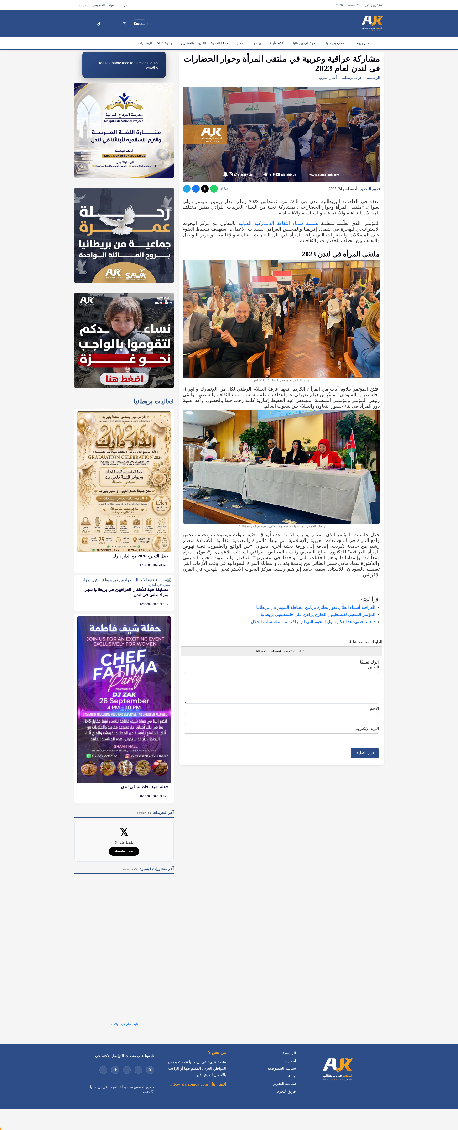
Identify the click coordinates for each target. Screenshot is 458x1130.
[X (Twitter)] (125, 24)
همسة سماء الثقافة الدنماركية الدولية (278, 223)
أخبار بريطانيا (361, 43)
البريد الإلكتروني (366, 729)
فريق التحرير (370, 189)
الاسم (374, 708)
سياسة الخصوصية (103, 5)
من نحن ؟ (217, 1052)
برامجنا (256, 43)
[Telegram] (187, 189)
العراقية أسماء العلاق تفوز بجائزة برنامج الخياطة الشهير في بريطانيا (315, 607)
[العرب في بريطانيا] (372, 23)
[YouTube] (116, 24)
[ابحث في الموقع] (79, 24)
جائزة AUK (164, 43)
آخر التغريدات (155, 813)
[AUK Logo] (337, 1081)
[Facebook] (90, 24)
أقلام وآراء (277, 43)
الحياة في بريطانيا (305, 43)
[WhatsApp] (214, 189)
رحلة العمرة (219, 43)
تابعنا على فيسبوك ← (124, 1024)
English (139, 23)
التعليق (373, 667)
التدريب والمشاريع (193, 43)
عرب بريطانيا (335, 43)
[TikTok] (99, 24)
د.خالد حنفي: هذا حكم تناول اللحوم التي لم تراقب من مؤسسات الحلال (313, 621)
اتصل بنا (125, 5)
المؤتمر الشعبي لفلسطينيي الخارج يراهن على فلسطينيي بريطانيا (318, 614)
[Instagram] (108, 24)
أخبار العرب (328, 78)
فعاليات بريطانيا (154, 401)
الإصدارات (145, 43)
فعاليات (238, 43)
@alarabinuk (124, 851)
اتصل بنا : (217, 1084)
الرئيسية (378, 43)
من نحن (81, 5)
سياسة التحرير (284, 1084)
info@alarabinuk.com (189, 1084)
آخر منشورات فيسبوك (148, 869)
